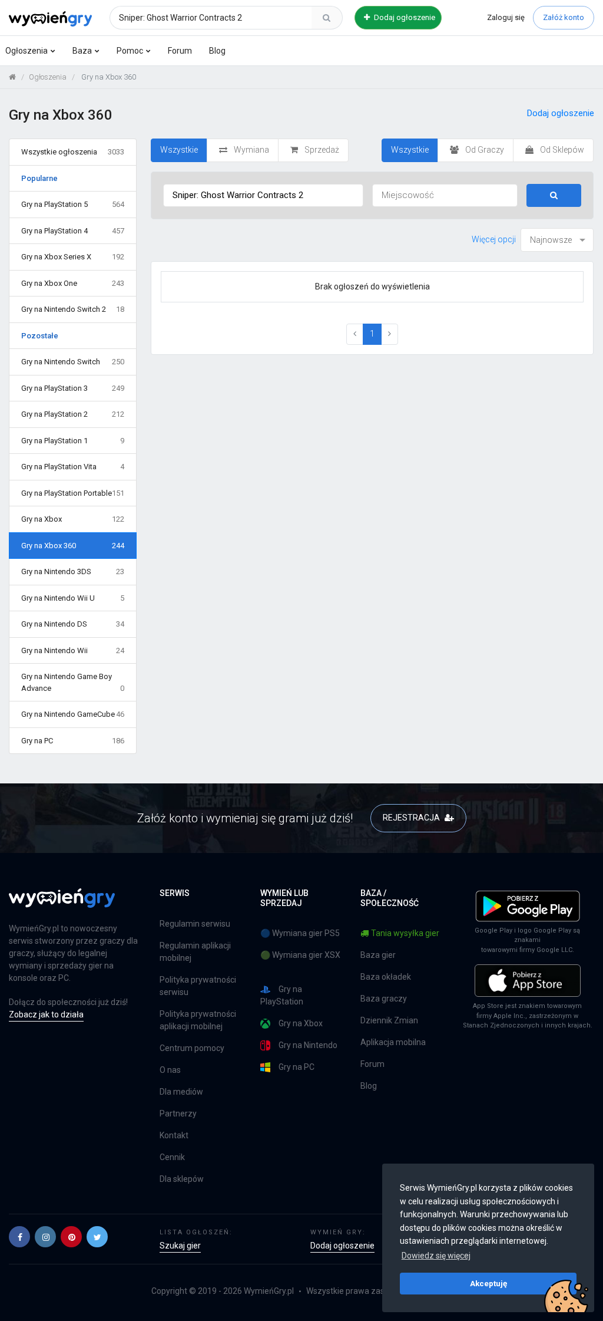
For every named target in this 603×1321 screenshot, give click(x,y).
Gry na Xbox (72, 519)
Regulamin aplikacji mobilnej (195, 952)
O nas (170, 1070)
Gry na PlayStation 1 (72, 440)
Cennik (172, 1157)
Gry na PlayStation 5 (72, 204)
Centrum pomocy (192, 1048)
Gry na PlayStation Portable (72, 493)
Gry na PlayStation (281, 995)
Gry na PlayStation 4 (72, 230)
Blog (217, 50)
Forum (180, 50)
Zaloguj (506, 17)
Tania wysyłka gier (405, 933)
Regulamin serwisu (195, 923)
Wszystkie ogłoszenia (72, 151)
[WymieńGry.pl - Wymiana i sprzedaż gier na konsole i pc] (50, 16)
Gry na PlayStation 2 (72, 414)
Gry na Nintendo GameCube (72, 714)
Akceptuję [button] (488, 1283)
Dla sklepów (182, 1179)
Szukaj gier (180, 1245)
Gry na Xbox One (72, 283)
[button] (19, 1236)
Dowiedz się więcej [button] (436, 1255)
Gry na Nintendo (308, 1045)
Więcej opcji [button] (494, 239)
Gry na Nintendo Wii (72, 650)
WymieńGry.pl (269, 1291)
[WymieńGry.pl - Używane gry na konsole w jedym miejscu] (62, 905)
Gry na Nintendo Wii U (72, 598)
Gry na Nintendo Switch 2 (72, 309)
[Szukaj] (327, 17)
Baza (82, 50)
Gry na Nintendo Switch (72, 361)
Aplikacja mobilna (393, 1042)
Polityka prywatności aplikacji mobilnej (198, 1020)
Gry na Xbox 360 (72, 545)
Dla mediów (181, 1091)
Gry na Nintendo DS (72, 624)
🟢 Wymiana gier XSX (300, 955)
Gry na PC (72, 740)
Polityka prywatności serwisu (198, 986)
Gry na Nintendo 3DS (72, 571)
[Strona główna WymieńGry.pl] (12, 77)
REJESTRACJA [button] (412, 817)
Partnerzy (178, 1113)
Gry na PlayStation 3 (72, 388)
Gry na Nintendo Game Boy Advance (72, 682)
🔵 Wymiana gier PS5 (300, 933)
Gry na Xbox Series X (72, 256)
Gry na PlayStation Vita (72, 466)
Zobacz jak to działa (46, 1014)
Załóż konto (563, 17)
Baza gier (378, 955)
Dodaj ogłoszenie (403, 17)
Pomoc (130, 50)
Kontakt (174, 1135)
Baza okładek (385, 976)
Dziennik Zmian (389, 1020)
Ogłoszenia (26, 50)
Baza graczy (383, 998)
